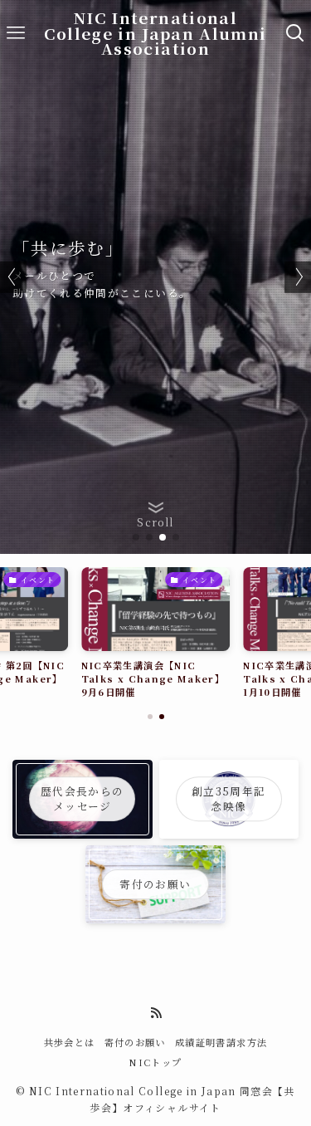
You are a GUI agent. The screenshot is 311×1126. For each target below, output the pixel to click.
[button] (136, 537)
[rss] (155, 1013)
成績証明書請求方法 (221, 1042)
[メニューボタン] (15, 33)
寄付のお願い (135, 1042)
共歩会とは (69, 1042)
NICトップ (155, 1062)
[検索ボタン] (295, 33)
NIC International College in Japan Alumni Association (155, 33)
